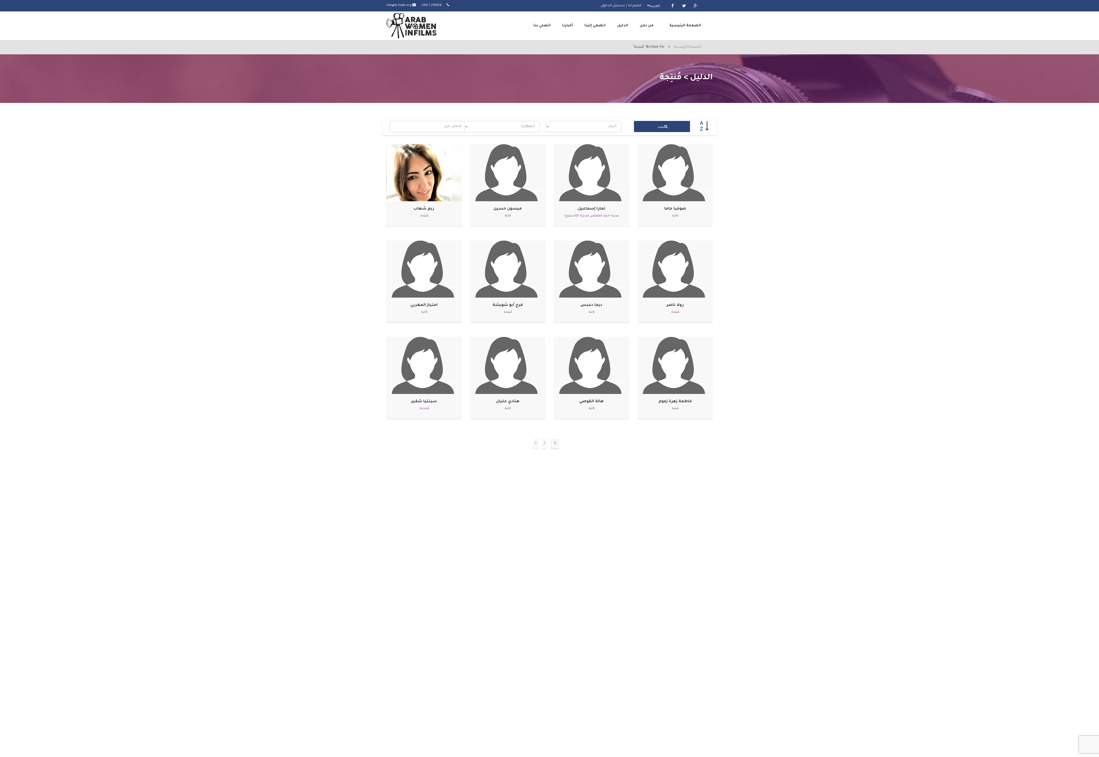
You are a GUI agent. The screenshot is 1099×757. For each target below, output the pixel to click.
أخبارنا (567, 26)
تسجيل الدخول (613, 5)
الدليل (622, 26)
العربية (654, 6)
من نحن (647, 26)
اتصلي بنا (542, 26)
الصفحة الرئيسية (685, 26)
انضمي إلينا (595, 26)
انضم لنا (634, 5)
